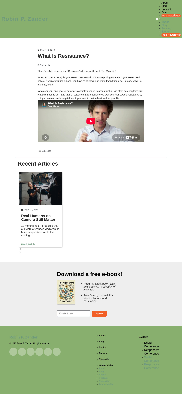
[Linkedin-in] (22, 352)
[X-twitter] (48, 352)
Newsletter (104, 359)
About (164, 2)
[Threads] (39, 352)
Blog (164, 5)
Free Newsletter (170, 15)
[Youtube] (13, 352)
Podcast (166, 9)
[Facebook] (57, 352)
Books (102, 347)
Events (165, 12)
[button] (168, 19)
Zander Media (106, 365)
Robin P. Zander (24, 19)
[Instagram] (31, 352)
